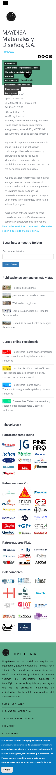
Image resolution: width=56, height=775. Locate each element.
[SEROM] (40, 466)
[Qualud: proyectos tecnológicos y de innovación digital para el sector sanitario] (8, 532)
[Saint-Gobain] (40, 460)
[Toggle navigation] (5, 3)
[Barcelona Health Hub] (8, 615)
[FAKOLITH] (24, 532)
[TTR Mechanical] (8, 555)
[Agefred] (24, 460)
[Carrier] (8, 460)
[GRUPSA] (40, 502)
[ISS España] (24, 517)
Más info (46, 762)
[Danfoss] (8, 525)
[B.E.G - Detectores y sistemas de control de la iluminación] (24, 466)
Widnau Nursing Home (24, 303)
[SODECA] (40, 509)
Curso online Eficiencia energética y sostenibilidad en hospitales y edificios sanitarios (26, 406)
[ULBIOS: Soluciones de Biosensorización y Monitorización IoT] (40, 555)
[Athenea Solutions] (24, 626)
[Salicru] (40, 532)
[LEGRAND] (8, 473)
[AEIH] (8, 580)
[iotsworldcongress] (24, 605)
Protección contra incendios (17, 85)
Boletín (37, 242)
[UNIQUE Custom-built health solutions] (24, 615)
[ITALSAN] (8, 454)
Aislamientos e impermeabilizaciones (21, 68)
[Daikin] (40, 492)
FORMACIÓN (8, 725)
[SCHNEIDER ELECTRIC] (24, 454)
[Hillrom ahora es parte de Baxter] (40, 454)
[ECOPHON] (8, 509)
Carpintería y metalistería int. (18, 72)
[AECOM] (40, 562)
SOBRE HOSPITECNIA (13, 703)
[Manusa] (40, 517)
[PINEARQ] (39, 444)
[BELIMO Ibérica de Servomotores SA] (24, 562)
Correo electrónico (13, 251)
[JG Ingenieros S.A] (24, 444)
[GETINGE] (40, 549)
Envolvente (10, 64)
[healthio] (40, 592)
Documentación (12, 89)
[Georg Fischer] (24, 525)
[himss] (40, 580)
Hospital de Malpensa (24, 287)
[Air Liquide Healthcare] (8, 444)
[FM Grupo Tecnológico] (8, 502)
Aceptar (7, 769)
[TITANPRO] (24, 555)
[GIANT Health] (8, 626)
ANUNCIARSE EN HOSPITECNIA (18, 718)
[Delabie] (8, 466)
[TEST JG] (24, 549)
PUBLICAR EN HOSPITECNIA (16, 711)
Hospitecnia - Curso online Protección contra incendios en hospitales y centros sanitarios (27, 356)
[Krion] (24, 502)
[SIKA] (24, 492)
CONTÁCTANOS (10, 733)
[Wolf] (8, 562)
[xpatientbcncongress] (40, 605)
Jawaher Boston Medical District (29, 295)
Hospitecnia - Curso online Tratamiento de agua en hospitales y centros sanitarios (26, 389)
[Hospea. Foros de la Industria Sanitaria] (8, 592)
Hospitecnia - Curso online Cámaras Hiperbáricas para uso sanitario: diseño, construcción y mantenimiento (26, 373)
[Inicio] (11, 16)
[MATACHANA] (8, 549)
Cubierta (9, 76)
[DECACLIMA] (8, 517)
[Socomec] (24, 509)
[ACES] (40, 615)
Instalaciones (11, 80)
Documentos (11, 93)
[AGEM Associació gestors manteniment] (24, 580)
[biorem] (24, 592)
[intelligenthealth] (8, 605)
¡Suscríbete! (11, 264)
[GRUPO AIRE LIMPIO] (8, 492)
